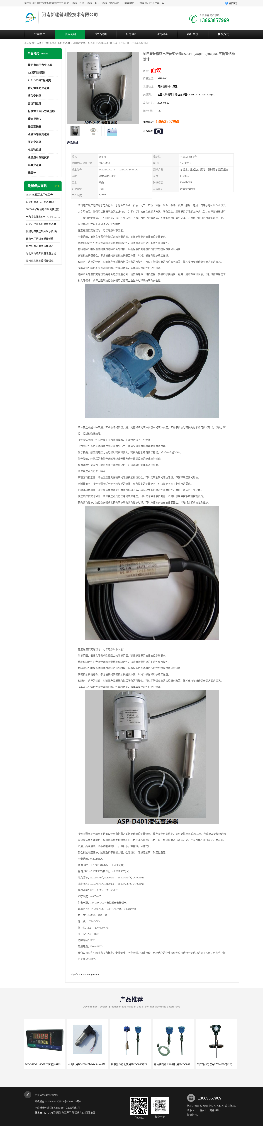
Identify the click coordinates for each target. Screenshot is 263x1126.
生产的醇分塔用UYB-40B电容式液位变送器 (178, 1064)
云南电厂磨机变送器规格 (39, 238)
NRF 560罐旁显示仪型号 (39, 194)
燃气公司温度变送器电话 (39, 246)
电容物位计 (34, 149)
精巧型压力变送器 (38, 88)
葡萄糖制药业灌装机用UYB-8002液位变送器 (135, 1064)
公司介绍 (131, 34)
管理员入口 (78, 1112)
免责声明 (66, 1112)
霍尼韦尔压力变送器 (40, 65)
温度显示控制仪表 (38, 157)
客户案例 (192, 34)
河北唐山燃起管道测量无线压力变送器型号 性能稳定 (43, 253)
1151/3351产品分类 (39, 80)
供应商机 (70, 34)
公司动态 (162, 34)
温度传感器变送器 (38, 134)
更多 (57, 186)
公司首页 (39, 34)
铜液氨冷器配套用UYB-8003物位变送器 (90, 1064)
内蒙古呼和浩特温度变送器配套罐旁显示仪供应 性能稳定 (43, 224)
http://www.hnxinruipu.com (85, 974)
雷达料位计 (34, 103)
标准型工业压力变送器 (41, 111)
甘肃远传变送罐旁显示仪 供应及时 (43, 231)
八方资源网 (54, 1112)
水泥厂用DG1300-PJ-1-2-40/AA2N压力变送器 (49, 1064)
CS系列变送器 (36, 72)
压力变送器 (34, 142)
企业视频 (101, 34)
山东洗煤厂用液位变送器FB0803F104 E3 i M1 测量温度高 (228, 1064)
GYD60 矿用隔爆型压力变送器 (43, 209)
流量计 (32, 172)
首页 (39, 43)
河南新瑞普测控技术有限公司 (50, 1107)
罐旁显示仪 (34, 118)
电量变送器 (34, 165)
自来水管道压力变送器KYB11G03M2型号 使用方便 (43, 202)
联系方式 (223, 34)
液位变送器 (63, 43)
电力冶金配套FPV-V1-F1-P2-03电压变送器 (43, 216)
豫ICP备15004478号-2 (70, 1101)
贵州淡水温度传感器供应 (39, 260)
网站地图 (90, 1112)
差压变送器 (34, 126)
